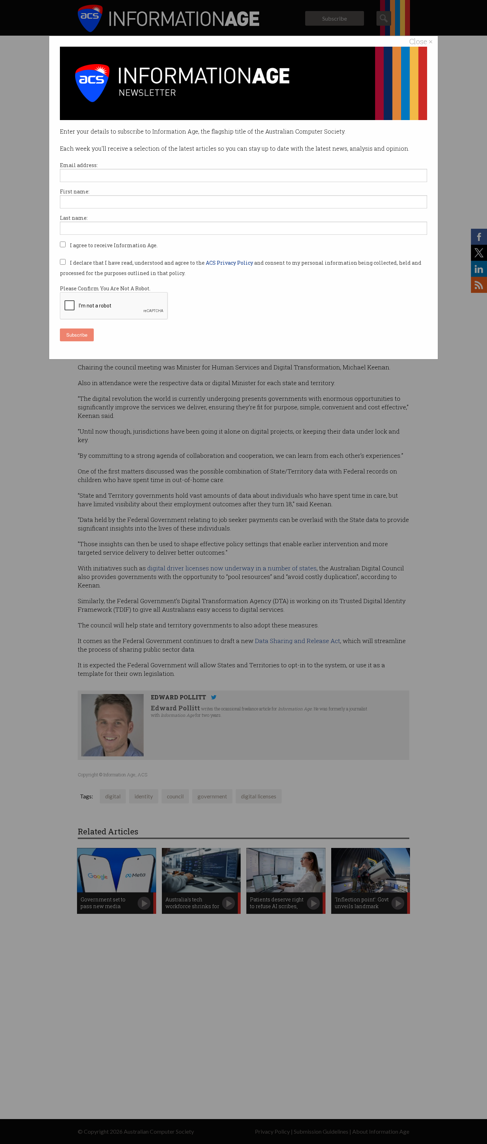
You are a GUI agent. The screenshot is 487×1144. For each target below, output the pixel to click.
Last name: (74, 217)
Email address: (79, 165)
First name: (74, 191)
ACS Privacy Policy (230, 262)
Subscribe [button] (76, 334)
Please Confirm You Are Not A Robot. (105, 288)
